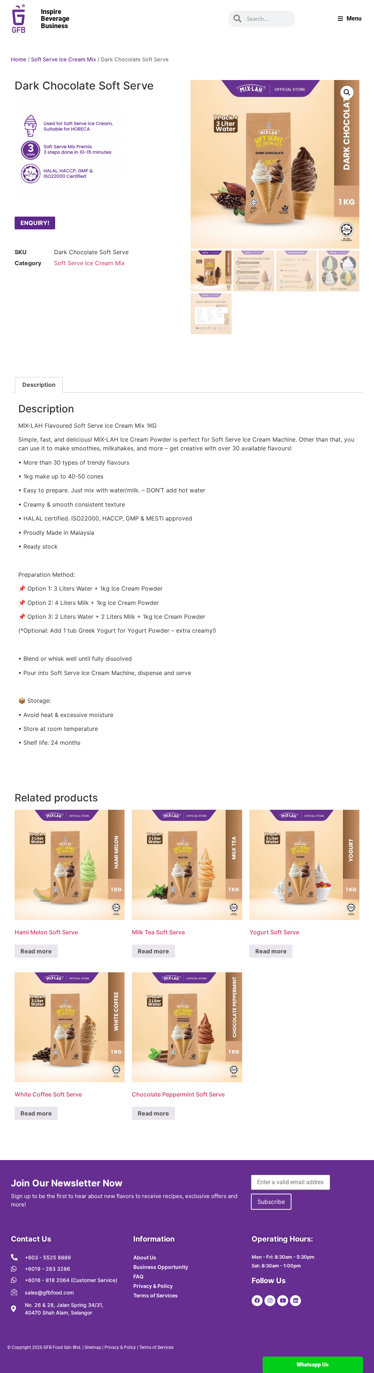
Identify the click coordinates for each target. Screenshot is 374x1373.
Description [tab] (39, 384)
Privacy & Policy (120, 1347)
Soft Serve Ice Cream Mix (63, 59)
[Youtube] (282, 1300)
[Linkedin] (295, 1300)
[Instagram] (269, 1300)
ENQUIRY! (34, 222)
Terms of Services (156, 1347)
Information (154, 1239)
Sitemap (93, 1347)
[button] (347, 92)
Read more (36, 951)
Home (18, 59)
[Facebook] (257, 1300)
